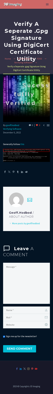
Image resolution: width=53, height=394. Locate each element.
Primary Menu (47, 4)
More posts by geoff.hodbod (26, 223)
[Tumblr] (18, 172)
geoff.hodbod (12, 125)
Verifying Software (12, 128)
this (22, 144)
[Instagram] (28, 369)
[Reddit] (26, 172)
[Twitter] (9, 172)
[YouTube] (36, 369)
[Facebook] (5, 172)
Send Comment (19, 348)
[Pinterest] (13, 172)
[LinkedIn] (22, 172)
